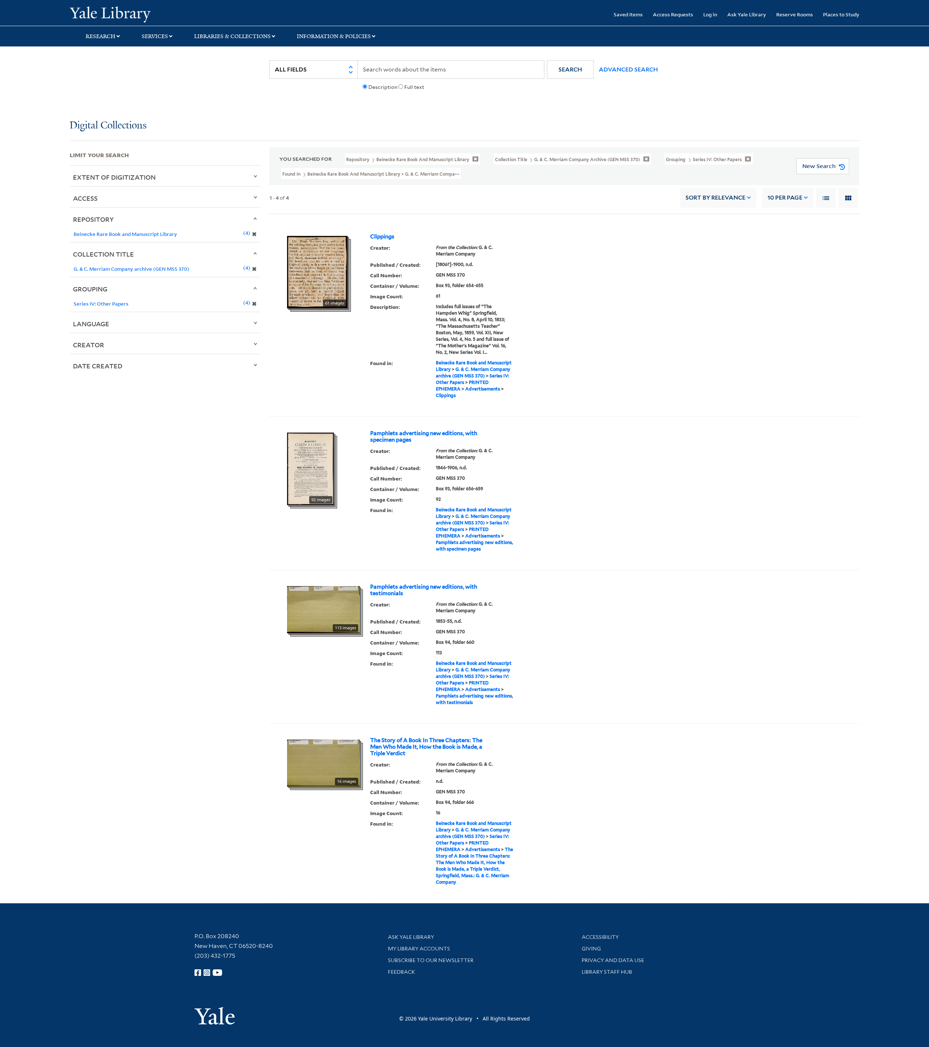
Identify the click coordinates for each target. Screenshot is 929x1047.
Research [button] (100, 36)
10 (785, 197)
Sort (715, 197)
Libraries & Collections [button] (232, 36)
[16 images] (323, 762)
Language (91, 323)
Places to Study (841, 14)
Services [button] (155, 36)
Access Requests (673, 14)
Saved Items (628, 14)
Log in (710, 14)
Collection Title (103, 254)
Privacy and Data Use (613, 960)
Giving (591, 949)
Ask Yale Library (746, 14)
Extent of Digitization (114, 177)
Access (85, 198)
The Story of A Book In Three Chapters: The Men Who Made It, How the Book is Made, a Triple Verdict (426, 747)
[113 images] (323, 609)
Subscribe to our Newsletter (431, 960)
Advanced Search (628, 69)
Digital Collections (108, 125)
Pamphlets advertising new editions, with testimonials (423, 590)
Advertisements (482, 389)
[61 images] (317, 271)
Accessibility (600, 937)
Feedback (401, 972)
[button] (570, 69)
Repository (93, 219)
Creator (88, 344)
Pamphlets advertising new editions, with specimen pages (423, 436)
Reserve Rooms (794, 14)
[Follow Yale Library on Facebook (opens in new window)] (198, 972)
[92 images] (310, 468)
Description (382, 87)
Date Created (97, 365)
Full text (414, 87)
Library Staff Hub (607, 972)
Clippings (382, 236)
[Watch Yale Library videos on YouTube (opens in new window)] (217, 972)
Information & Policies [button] (334, 36)
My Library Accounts (419, 949)
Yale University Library (129, 14)
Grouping (90, 289)
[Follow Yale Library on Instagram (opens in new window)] (207, 972)
